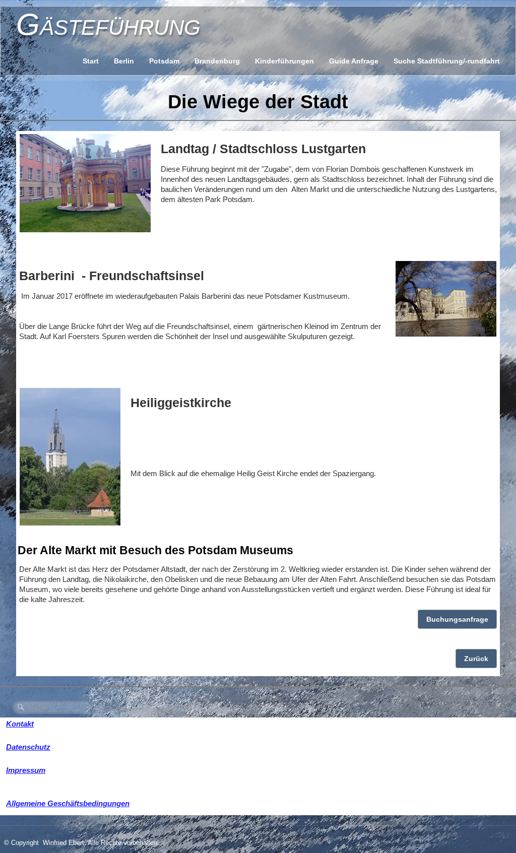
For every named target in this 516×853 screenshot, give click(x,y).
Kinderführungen (284, 61)
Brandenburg (217, 61)
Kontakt (20, 723)
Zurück (476, 658)
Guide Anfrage (353, 61)
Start (91, 61)
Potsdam (164, 61)
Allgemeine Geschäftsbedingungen (68, 803)
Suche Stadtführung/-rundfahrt (447, 61)
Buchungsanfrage (457, 619)
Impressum (25, 770)
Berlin (124, 61)
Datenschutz (28, 747)
